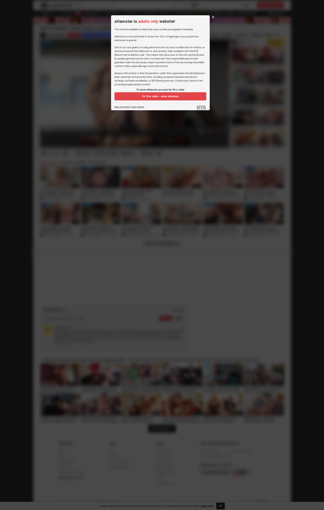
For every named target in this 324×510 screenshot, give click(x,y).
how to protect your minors (129, 107)
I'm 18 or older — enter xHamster (160, 96)
